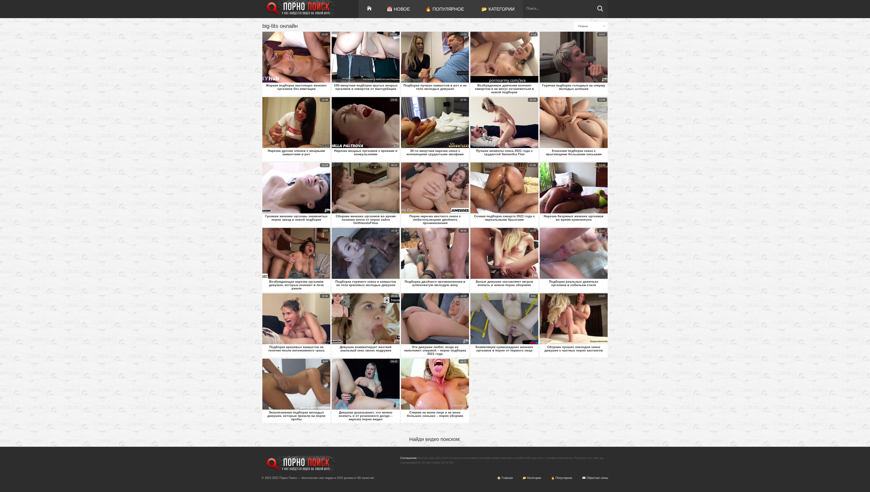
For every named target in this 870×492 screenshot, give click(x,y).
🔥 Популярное (444, 9)
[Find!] (600, 10)
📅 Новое (398, 9)
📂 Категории (498, 9)
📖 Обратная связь (595, 478)
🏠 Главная (505, 478)
